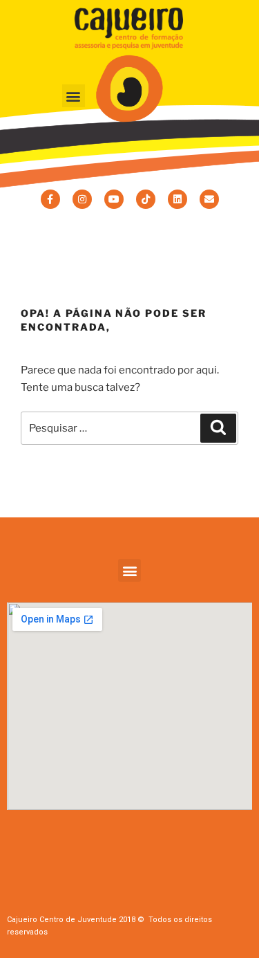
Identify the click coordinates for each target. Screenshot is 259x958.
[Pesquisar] (218, 428)
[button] (73, 95)
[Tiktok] (145, 199)
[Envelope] (209, 199)
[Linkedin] (177, 199)
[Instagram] (82, 199)
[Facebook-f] (50, 199)
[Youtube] (114, 199)
